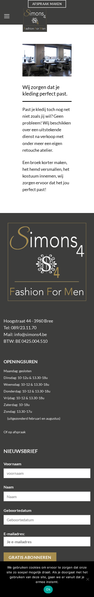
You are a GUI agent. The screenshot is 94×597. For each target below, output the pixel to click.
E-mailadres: (14, 533)
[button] (7, 16)
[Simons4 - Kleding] (49, 20)
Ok (48, 589)
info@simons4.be (30, 334)
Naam (8, 487)
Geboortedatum (17, 510)
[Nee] (87, 580)
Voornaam (12, 463)
